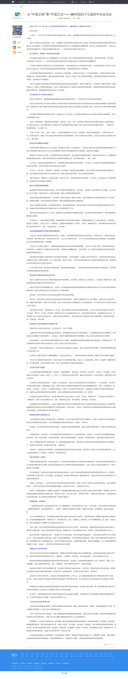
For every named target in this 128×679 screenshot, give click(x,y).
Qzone (19, 52)
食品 (61, 656)
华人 (76, 654)
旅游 (66, 656)
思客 (22, 656)
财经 (81, 654)
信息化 (77, 656)
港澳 (66, 654)
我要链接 (36, 663)
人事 (42, 654)
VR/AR (91, 656)
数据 (81, 656)
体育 (57, 656)
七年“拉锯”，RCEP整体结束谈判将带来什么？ (69, 2)
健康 (71, 656)
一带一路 (111, 656)
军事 (57, 654)
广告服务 (57, 663)
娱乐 (47, 656)
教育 (96, 654)
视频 (37, 656)
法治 (32, 654)
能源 (105, 654)
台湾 (71, 654)
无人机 (106, 656)
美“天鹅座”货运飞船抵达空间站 (45, 2)
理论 (47, 654)
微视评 (96, 656)
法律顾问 (50, 663)
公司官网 (22, 663)
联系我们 (29, 663)
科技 (100, 654)
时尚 (52, 656)
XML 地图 (64, 673)
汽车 (86, 654)
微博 (19, 47)
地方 (27, 654)
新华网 (14, 7)
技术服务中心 (66, 663)
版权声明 (43, 663)
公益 (100, 656)
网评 (27, 656)
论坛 (110, 654)
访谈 (61, 654)
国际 (52, 654)
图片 (32, 656)
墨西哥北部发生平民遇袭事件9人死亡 (24, 2)
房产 (91, 654)
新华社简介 (15, 663)
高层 (37, 654)
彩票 (42, 656)
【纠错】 (105, 644)
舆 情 (86, 656)
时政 (22, 654)
